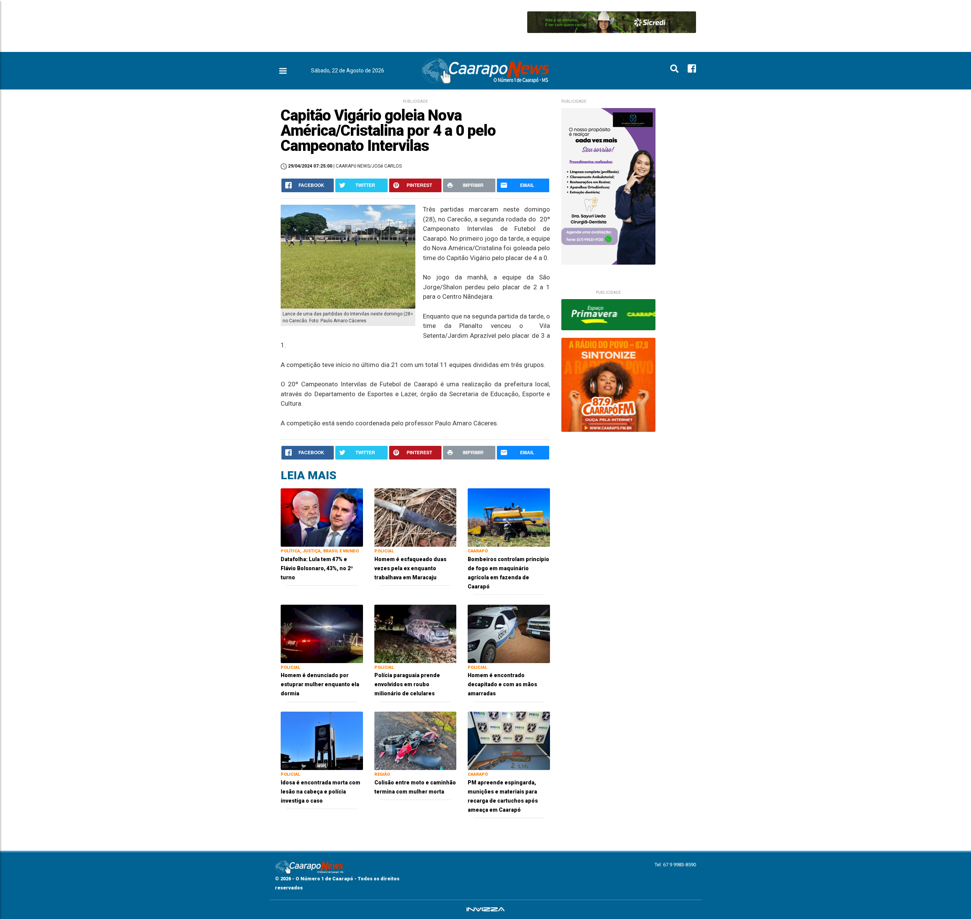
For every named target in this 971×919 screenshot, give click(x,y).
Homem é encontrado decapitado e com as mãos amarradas (502, 684)
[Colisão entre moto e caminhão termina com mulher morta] (415, 740)
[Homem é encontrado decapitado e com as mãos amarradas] (509, 633)
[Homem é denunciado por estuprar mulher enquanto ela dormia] (322, 633)
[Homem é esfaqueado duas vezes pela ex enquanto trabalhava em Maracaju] (415, 517)
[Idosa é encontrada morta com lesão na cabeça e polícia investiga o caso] (322, 740)
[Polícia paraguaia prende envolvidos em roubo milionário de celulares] (415, 633)
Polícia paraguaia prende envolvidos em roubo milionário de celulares (407, 684)
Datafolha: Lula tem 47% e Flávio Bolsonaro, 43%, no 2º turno (317, 568)
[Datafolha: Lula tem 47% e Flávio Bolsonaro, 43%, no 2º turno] (322, 517)
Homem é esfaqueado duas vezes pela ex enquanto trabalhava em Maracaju (410, 568)
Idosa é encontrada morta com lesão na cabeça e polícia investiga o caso (320, 791)
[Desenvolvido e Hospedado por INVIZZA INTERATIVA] (485, 909)
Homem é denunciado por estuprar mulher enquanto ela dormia (320, 684)
